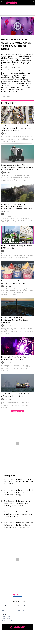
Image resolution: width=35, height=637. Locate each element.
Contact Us (21, 610)
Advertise (21, 608)
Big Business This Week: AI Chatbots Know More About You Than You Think (18, 514)
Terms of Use (6, 618)
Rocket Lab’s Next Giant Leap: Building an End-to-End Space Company (14, 320)
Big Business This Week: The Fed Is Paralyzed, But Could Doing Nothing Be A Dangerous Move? (18, 525)
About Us (4, 610)
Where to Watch (6, 608)
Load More (17, 411)
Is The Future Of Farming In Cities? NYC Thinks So (16, 247)
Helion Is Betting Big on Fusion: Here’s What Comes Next (15, 358)
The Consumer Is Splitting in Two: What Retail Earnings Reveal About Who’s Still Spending (16, 128)
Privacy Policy (6, 616)
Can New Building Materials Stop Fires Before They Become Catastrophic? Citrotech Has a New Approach (16, 207)
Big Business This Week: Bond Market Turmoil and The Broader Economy (18, 481)
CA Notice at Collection (8, 621)
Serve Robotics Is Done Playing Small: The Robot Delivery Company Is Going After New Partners (17, 167)
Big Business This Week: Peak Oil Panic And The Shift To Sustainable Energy (18, 492)
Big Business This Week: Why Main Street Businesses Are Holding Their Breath (17, 503)
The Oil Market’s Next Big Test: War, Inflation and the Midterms (16, 395)
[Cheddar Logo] (11, 2)
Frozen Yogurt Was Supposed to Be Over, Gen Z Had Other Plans (16, 282)
